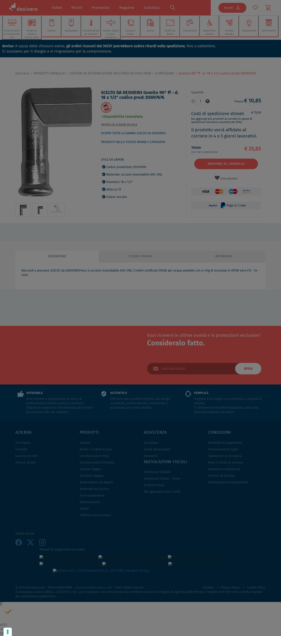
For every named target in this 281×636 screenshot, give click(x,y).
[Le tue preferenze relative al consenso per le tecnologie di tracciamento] (8, 632)
